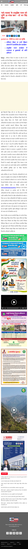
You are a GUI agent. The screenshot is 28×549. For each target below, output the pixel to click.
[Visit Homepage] (11, 1)
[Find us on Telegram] (17, 533)
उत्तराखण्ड (6, 5)
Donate (18, 542)
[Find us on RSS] (20, 533)
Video (20, 544)
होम (1, 5)
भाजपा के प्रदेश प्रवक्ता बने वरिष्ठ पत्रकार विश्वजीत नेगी (11, 481)
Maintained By (6, 546)
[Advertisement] (14, 96)
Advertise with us (4, 542)
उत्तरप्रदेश (12, 5)
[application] (14, 302)
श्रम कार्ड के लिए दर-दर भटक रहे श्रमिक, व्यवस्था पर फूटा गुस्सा (12, 487)
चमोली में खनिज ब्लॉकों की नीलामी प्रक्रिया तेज (10, 507)
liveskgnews (10, 546)
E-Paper (14, 544)
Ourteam (2, 544)
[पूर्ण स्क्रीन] (25, 308)
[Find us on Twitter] (10, 533)
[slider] (13, 431)
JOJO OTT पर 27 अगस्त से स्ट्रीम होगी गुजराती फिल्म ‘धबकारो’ (13, 496)
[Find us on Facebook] (7, 533)
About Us (8, 544)
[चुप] (23, 308)
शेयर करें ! (3, 36)
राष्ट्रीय (17, 5)
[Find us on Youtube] (14, 533)
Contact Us (12, 542)
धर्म (21, 5)
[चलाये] (2, 308)
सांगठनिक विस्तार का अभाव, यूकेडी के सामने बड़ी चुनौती (11, 494)
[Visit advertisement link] (14, 10)
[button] (14, 302)
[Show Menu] (1, 1)
